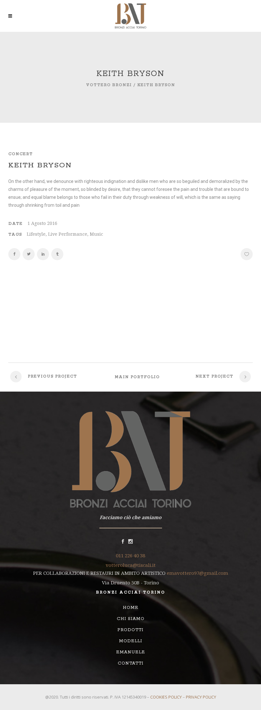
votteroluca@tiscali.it (131, 565)
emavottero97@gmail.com (197, 573)
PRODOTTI (130, 630)
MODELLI (130, 641)
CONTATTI (131, 663)
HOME (130, 607)
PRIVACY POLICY (201, 697)
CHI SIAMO (131, 619)
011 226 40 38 (130, 555)
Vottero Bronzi (109, 85)
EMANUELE (130, 652)
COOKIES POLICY (166, 697)
